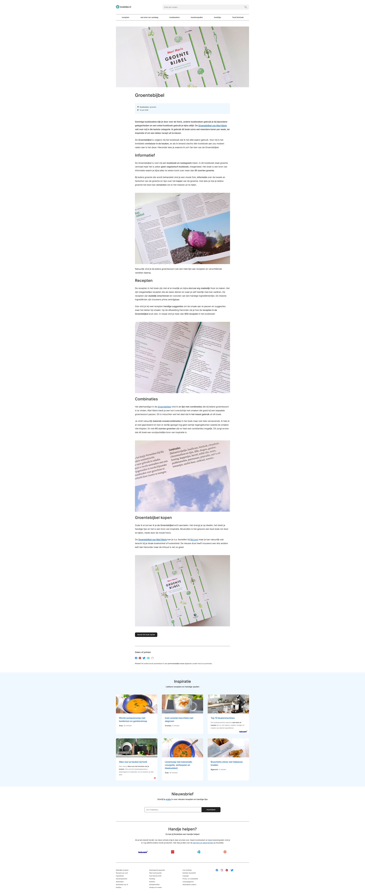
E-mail (148, 658)
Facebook (136, 658)
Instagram (222, 870)
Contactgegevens (188, 881)
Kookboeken (174, 17)
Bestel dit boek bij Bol (146, 635)
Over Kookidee (187, 870)
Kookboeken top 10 (122, 884)
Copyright (185, 876)
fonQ (225, 851)
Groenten (153, 107)
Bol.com (194, 539)
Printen (152, 658)
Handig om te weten (155, 887)
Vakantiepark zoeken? (189, 884)
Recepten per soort (122, 873)
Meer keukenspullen (155, 873)
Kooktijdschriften (154, 884)
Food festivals (238, 17)
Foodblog (152, 879)
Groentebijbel (164, 406)
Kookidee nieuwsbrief (189, 873)
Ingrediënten (120, 876)
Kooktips (217, 17)
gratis (168, 799)
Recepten (125, 17)
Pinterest (140, 658)
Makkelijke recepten (122, 870)
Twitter (144, 658)
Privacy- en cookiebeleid (190, 879)
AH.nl (198, 851)
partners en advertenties (203, 843)
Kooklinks (152, 881)
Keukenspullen (197, 17)
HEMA (172, 851)
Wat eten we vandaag (149, 17)
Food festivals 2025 (155, 876)
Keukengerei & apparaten (157, 870)
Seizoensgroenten (121, 879)
